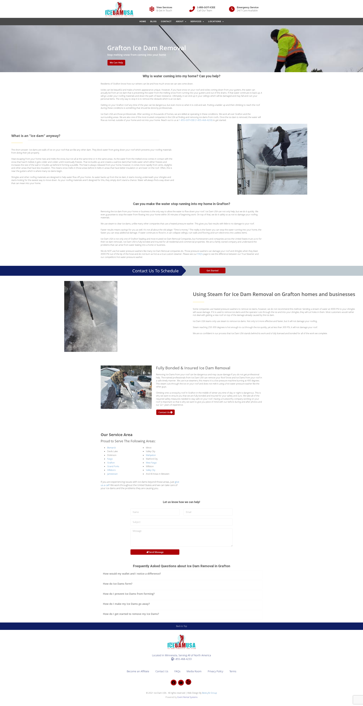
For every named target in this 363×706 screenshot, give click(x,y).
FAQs (177, 671)
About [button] (180, 21)
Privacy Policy (215, 671)
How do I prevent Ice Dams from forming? (129, 593)
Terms (232, 671)
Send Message (156, 552)
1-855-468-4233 (182, 659)
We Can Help (116, 62)
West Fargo (151, 462)
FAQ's (200, 253)
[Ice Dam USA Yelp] (188, 682)
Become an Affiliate (138, 671)
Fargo (110, 458)
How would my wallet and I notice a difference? (132, 573)
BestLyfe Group (209, 692)
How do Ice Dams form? (117, 583)
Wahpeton (151, 455)
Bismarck (111, 447)
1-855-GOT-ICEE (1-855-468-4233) (195, 120)
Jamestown (112, 473)
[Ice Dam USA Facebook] (173, 682)
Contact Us (164, 412)
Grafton (111, 462)
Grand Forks (113, 466)
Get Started (212, 270)
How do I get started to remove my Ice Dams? (131, 614)
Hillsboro (111, 470)
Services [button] (196, 21)
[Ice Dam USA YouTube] (181, 682)
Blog (153, 21)
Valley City (150, 470)
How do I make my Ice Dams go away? (126, 603)
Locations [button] (215, 21)
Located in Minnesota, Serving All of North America (181, 655)
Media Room (194, 671)
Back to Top (181, 626)
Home (143, 21)
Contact (166, 21)
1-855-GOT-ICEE (206, 7)
